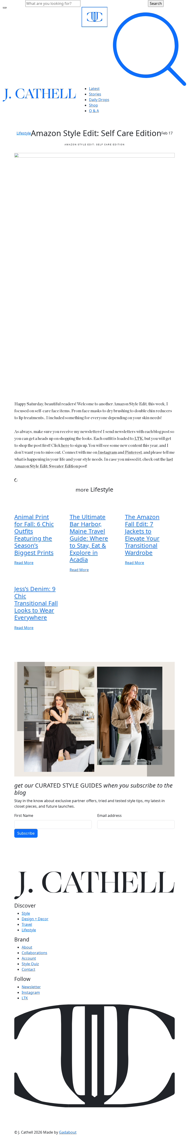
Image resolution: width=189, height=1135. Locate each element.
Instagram (107, 453)
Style (26, 913)
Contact (28, 969)
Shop (93, 105)
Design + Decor (35, 918)
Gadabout (68, 1132)
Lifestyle (24, 133)
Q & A (94, 110)
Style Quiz (30, 963)
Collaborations (34, 952)
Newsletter (31, 986)
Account (29, 958)
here (65, 446)
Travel (27, 924)
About (27, 947)
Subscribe (26, 833)
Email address (109, 815)
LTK (138, 439)
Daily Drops (99, 99)
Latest (94, 88)
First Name (23, 815)
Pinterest (133, 453)
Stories (95, 94)
